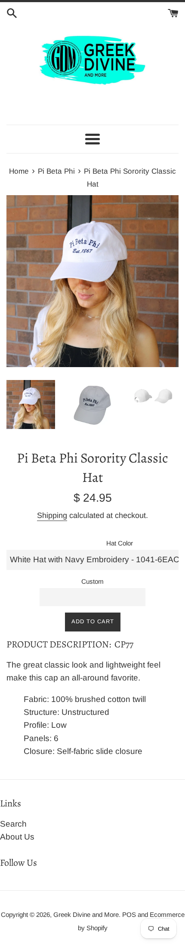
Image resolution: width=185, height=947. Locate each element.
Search (13, 823)
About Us (17, 836)
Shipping (52, 515)
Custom (92, 581)
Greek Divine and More (86, 914)
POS (129, 914)
